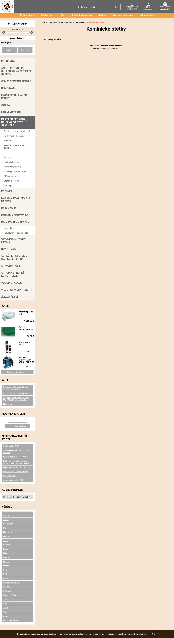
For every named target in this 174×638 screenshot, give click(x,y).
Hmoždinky (9, 228)
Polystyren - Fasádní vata (16, 233)
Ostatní (6, 570)
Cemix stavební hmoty (16, 81)
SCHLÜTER (8, 587)
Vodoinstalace (11, 282)
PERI (5, 574)
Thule (5, 608)
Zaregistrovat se (149, 9)
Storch (6, 603)
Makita (6, 557)
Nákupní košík (147, 15)
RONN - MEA (8, 248)
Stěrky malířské (11, 176)
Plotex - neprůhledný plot (26, 328)
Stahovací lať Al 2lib (11, 446)
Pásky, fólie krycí (11, 162)
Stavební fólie (11, 265)
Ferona (6, 536)
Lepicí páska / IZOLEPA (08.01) (16, 467)
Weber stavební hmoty (16, 289)
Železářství (9, 296)
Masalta (6, 561)
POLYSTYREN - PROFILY (15, 222)
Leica (5, 549)
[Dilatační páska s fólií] (8, 316)
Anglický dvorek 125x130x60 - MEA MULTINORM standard (16, 398)
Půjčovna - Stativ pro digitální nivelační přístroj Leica (15, 388)
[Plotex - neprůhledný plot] (8, 332)
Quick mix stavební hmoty (13, 240)
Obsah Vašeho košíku (12, 497)
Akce (63, 15)
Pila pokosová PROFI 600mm (15, 457)
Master (6, 566)
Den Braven (8, 88)
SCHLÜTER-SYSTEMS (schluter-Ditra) (14, 257)
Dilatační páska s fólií (26, 313)
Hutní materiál (11, 112)
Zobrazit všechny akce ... (17, 372)
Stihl (5, 599)
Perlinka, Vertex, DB (14, 215)
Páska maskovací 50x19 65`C (16, 393)
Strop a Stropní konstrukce (12, 274)
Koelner (6, 191)
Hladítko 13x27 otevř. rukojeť (15, 472)
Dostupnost (7, 42)
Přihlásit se (148, 7)
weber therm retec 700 (13, 480)
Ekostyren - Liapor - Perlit (14, 97)
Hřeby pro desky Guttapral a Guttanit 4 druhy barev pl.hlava (16, 462)
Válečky (7, 185)
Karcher (6, 545)
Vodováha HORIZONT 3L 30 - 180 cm (16, 451)
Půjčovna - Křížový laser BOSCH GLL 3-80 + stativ (26, 360)
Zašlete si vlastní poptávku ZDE (106, 49)
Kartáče (7, 140)
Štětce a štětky (11, 180)
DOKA (5, 528)
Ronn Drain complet (11, 582)
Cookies (102, 15)
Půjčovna (8, 61)
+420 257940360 (132, 7)
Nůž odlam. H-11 (10, 476)
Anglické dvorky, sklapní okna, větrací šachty (16, 71)
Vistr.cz (6, 612)
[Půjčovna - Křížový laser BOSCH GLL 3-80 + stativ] (8, 362)
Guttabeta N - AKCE (24, 343)
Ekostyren (7, 404)
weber (5, 616)
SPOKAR (7, 591)
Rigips (5, 578)
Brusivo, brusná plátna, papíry (17, 131)
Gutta (5, 105)
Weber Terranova (10, 620)
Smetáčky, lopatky (12, 166)
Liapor (6, 553)
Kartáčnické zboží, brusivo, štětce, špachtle (14, 122)
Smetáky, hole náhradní (15, 171)
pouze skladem (16, 38)
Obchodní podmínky (82, 15)
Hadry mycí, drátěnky (14, 136)
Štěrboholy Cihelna (11, 595)
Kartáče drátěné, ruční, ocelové (14, 146)
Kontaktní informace (123, 15)
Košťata (8, 157)
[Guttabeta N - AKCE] (8, 347)
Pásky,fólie (8, 208)
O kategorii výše (52, 39)
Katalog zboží (47, 15)
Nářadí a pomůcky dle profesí (15, 200)
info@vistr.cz (132, 9)
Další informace (141, 634)
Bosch (6, 515)
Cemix (6, 520)
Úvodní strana (27, 15)
